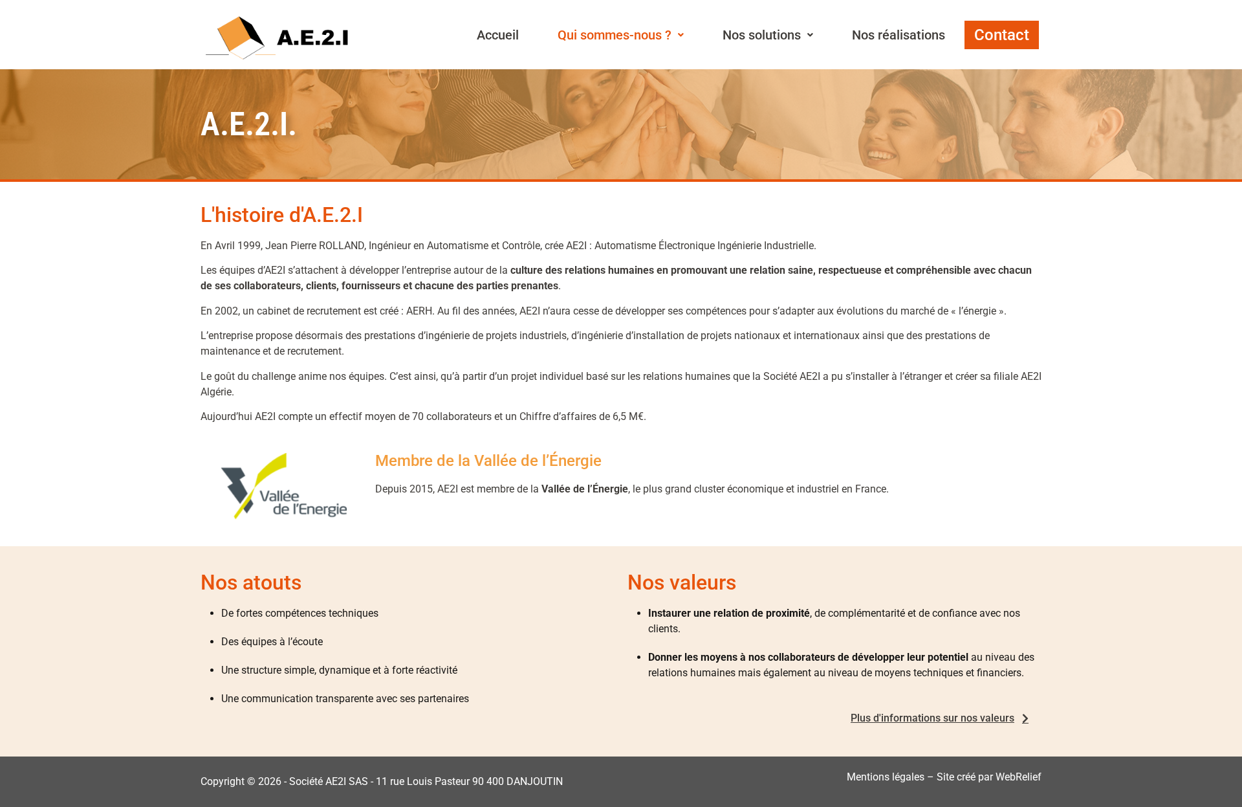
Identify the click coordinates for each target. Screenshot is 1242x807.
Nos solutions (762, 35)
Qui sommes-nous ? (614, 35)
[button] (620, 35)
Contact (1001, 35)
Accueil (498, 35)
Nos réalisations (898, 35)
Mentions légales (885, 777)
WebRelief (1018, 777)
